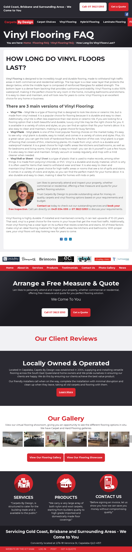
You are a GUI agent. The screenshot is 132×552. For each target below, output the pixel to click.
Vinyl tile (29, 112)
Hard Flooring (73, 428)
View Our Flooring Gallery (45, 457)
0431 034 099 (59, 209)
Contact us (43, 205)
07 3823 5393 (80, 209)
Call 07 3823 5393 (54, 312)
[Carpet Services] (23, 483)
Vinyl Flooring (14, 78)
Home (27, 42)
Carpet (55, 428)
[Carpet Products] (66, 483)
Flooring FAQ (41, 42)
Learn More (66, 392)
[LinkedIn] (70, 239)
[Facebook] (61, 239)
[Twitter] (65, 239)
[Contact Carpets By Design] (109, 483)
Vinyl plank (33, 132)
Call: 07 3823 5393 (93, 6)
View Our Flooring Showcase (84, 457)
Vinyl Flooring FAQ (62, 42)
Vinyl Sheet (42, 158)
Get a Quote (118, 6)
